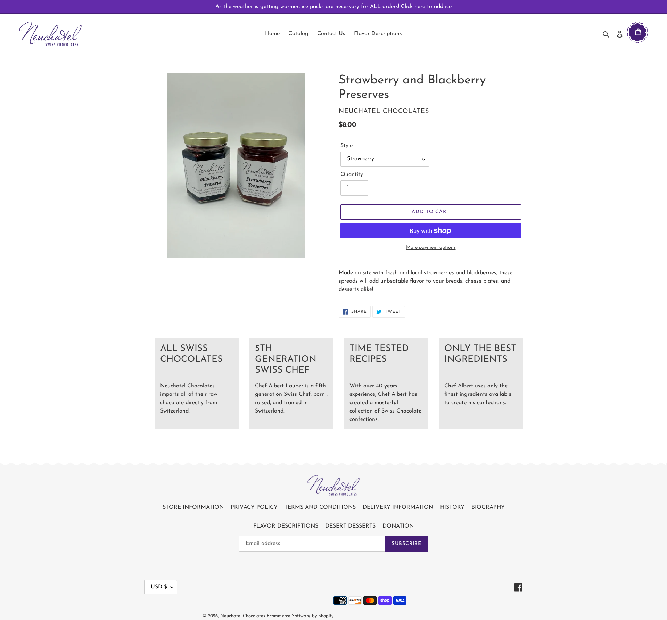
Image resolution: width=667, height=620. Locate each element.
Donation (398, 526)
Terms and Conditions (320, 507)
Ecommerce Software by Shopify (300, 616)
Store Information (193, 507)
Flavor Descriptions (285, 526)
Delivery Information (398, 507)
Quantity (351, 174)
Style (346, 145)
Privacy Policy (254, 507)
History (452, 507)
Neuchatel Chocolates (242, 616)
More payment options (431, 247)
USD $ (159, 587)
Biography (488, 507)
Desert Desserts (350, 526)
